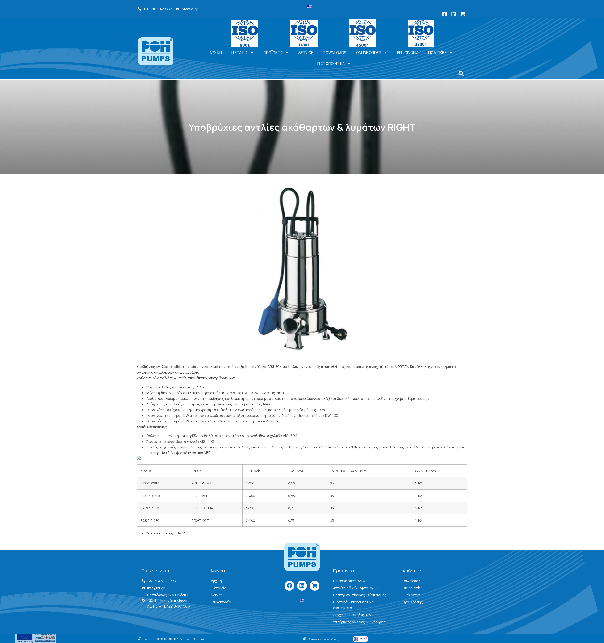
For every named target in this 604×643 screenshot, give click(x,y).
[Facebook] (289, 585)
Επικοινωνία (408, 52)
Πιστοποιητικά (331, 63)
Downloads (334, 52)
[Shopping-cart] (314, 585)
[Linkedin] (302, 585)
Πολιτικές (437, 52)
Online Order (368, 52)
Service (305, 52)
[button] (461, 73)
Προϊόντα (273, 52)
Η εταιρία (239, 52)
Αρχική (216, 52)
